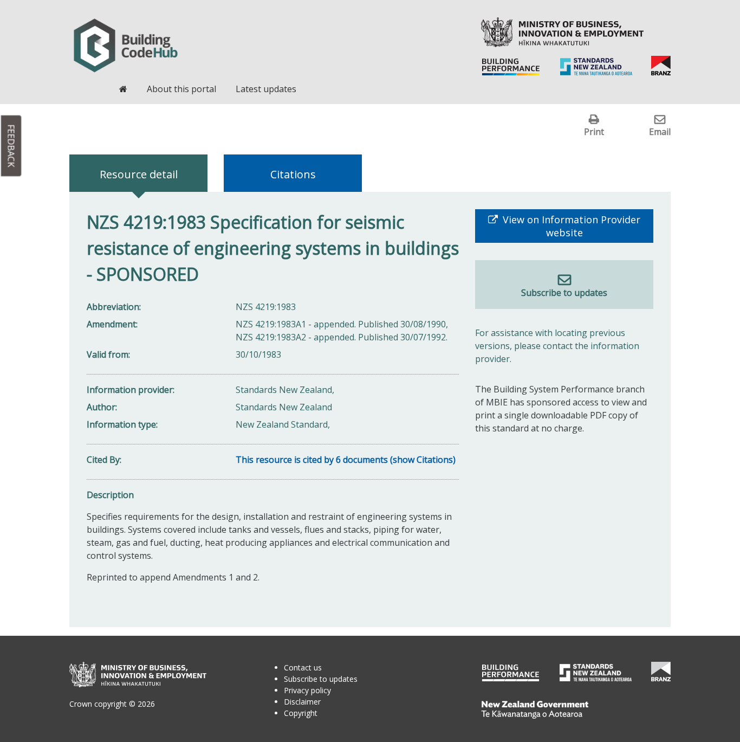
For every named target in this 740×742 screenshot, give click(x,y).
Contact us (303, 667)
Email (660, 131)
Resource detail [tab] (139, 174)
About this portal (181, 89)
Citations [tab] (293, 174)
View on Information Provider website (570, 226)
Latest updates (266, 89)
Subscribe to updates (564, 293)
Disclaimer (302, 701)
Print (594, 131)
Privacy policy (307, 690)
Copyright (300, 713)
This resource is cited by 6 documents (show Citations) (346, 460)
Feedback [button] (11, 146)
